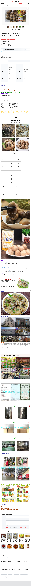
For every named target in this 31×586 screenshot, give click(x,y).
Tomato (9, 569)
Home (1, 5)
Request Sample (13, 41)
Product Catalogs (11, 557)
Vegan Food (23, 569)
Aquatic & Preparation (10, 558)
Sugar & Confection (18, 561)
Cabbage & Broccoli (25, 561)
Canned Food (8, 5)
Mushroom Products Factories (19, 573)
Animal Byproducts (3, 558)
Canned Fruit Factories (12, 573)
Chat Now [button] (23, 39)
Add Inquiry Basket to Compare (15, 29)
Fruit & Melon (9, 561)
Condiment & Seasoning (4, 569)
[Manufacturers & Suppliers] (15, 1)
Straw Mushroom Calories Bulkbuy (5, 578)
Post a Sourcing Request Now (22, 527)
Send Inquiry (8, 39)
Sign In (2, 57)
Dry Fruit (27, 569)
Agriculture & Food (5, 5)
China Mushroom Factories (4, 573)
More (1, 580)
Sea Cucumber (18, 569)
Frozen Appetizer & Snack (4, 561)
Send (7, 527)
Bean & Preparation (18, 558)
